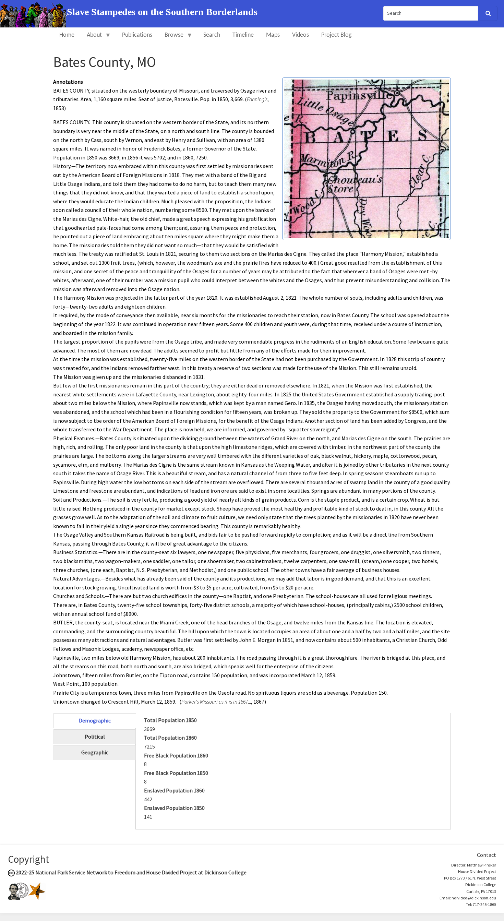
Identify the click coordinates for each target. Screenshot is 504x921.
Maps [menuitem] (273, 35)
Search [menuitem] (211, 35)
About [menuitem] (91, 38)
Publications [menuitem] (137, 35)
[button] (366, 158)
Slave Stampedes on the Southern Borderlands (162, 12)
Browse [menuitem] (170, 38)
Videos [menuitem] (300, 35)
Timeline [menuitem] (243, 35)
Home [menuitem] (66, 35)
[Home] (33, 13)
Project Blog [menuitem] (336, 35)
